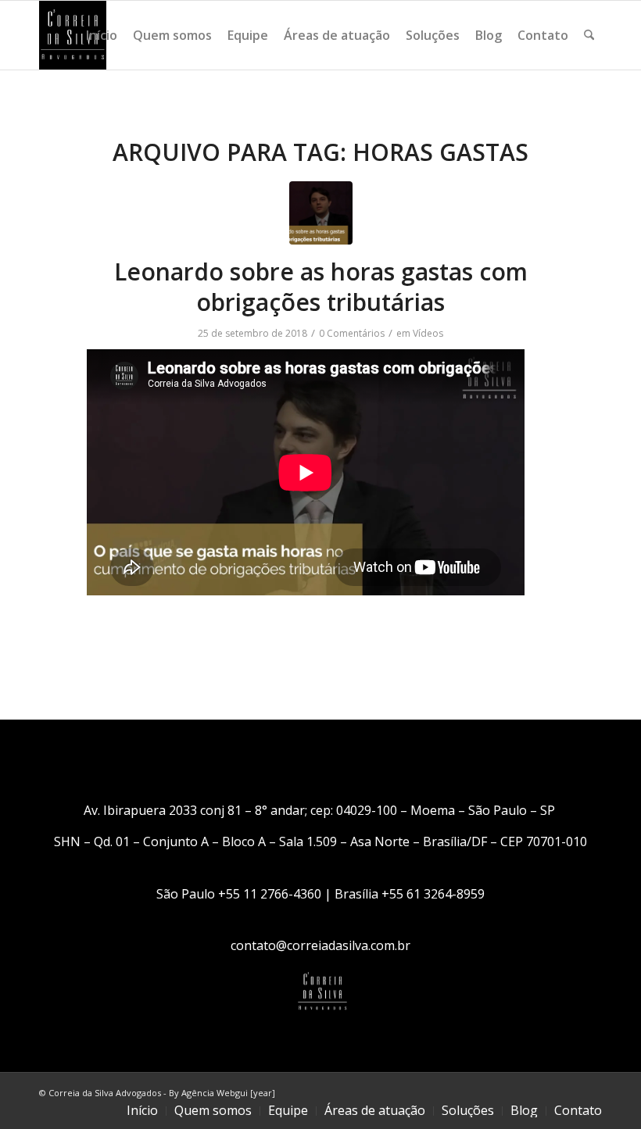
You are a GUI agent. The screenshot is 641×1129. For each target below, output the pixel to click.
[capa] (321, 213)
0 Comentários (352, 333)
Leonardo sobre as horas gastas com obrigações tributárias (321, 286)
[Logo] (72, 35)
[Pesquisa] (589, 35)
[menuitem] (101, 35)
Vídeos (428, 333)
